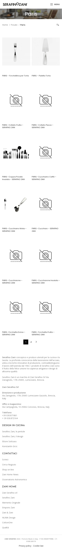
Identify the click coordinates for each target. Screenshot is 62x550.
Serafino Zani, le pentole (13, 431)
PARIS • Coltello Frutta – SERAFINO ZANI (12, 126)
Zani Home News (10, 474)
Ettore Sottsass (9, 441)
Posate (14, 24)
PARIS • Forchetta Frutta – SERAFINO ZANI (43, 333)
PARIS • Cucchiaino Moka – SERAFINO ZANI (14, 229)
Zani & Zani (7, 512)
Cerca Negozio (9, 464)
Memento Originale (11, 502)
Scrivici (5, 459)
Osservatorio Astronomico (14, 479)
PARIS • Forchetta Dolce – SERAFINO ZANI (13, 333)
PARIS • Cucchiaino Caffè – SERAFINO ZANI (44, 178)
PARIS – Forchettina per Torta (15, 75)
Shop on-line (8, 469)
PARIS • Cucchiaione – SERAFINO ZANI (12, 281)
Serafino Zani (8, 497)
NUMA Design (8, 517)
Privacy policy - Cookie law (31, 545)
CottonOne (7, 522)
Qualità (5, 527)
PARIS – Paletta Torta (41, 75)
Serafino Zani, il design (12, 436)
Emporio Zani (8, 507)
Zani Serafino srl (9, 492)
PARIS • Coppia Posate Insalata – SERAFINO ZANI (13, 178)
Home (5, 24)
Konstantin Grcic (9, 446)
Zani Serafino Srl (10, 387)
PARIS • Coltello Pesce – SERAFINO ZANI (42, 126)
